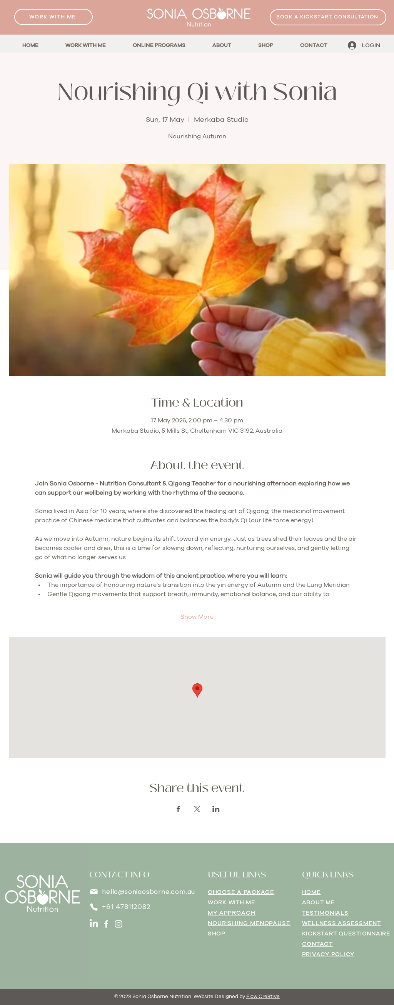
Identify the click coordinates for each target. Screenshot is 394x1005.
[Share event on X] (197, 809)
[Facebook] (106, 924)
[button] (159, 45)
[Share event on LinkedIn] (216, 809)
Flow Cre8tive (263, 996)
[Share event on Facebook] (178, 809)
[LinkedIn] (94, 924)
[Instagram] (119, 924)
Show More (197, 617)
